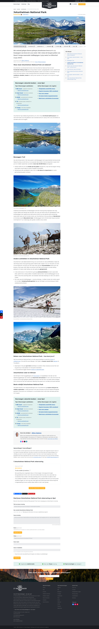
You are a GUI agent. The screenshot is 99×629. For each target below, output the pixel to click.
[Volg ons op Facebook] (70, 4)
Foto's (15, 527)
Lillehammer (17, 361)
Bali (58, 589)
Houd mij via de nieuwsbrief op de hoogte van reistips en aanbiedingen (31, 554)
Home (15, 9)
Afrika (44, 587)
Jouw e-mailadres (18, 547)
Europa (18, 9)
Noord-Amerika (46, 597)
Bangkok (59, 591)
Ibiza (58, 597)
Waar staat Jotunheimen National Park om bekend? (74, 54)
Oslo (52, 359)
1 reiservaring (25, 14)
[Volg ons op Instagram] (75, 604)
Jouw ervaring (17, 515)
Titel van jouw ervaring (19, 504)
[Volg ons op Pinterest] (77, 604)
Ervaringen (30, 46)
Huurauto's (81, 46)
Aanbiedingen (40, 46)
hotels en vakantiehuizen (37, 369)
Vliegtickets (66, 46)
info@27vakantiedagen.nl (52, 457)
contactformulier (37, 457)
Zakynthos (60, 608)
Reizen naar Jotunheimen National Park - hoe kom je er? (74, 66)
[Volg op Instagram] (22, 441)
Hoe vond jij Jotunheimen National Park (23, 510)
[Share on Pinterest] (1, 317)
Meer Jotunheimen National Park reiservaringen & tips (74, 78)
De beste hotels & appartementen (48, 96)
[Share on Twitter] (1, 314)
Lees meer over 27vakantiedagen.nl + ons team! (25, 609)
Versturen (17, 558)
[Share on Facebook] (1, 311)
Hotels (74, 46)
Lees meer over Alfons (53, 438)
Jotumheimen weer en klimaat (74, 69)
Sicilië (59, 604)
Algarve (59, 587)
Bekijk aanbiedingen (23, 90)
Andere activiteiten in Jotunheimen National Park (75, 63)
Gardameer (60, 595)
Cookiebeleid (75, 595)
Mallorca (59, 602)
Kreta (59, 599)
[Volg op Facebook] (21, 441)
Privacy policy (75, 593)
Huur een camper (44, 93)
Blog (29, 4)
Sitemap (74, 597)
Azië (44, 589)
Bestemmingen (17, 4)
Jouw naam (16, 541)
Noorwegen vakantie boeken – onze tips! (75, 58)
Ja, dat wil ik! (49, 578)
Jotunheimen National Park (19, 46)
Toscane (59, 606)
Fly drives (57, 46)
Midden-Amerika (46, 593)
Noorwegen (23, 9)
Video (15, 536)
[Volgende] (85, 46)
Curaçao (59, 593)
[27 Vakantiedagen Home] (49, 5)
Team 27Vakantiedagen (40, 61)
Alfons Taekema (25, 60)
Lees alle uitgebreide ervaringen (37, 488)
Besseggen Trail (70, 60)
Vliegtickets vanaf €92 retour (47, 88)
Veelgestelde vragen (76, 591)
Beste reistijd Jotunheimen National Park (75, 72)
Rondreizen (49, 46)
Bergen (55, 361)
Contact (73, 589)
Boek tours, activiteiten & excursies (48, 98)
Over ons (74, 587)
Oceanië (44, 599)
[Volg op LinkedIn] (26, 441)
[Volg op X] (24, 441)
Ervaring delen (82, 4)
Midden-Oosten (46, 595)
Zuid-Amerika (46, 602)
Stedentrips (23, 4)
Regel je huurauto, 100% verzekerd (48, 91)
